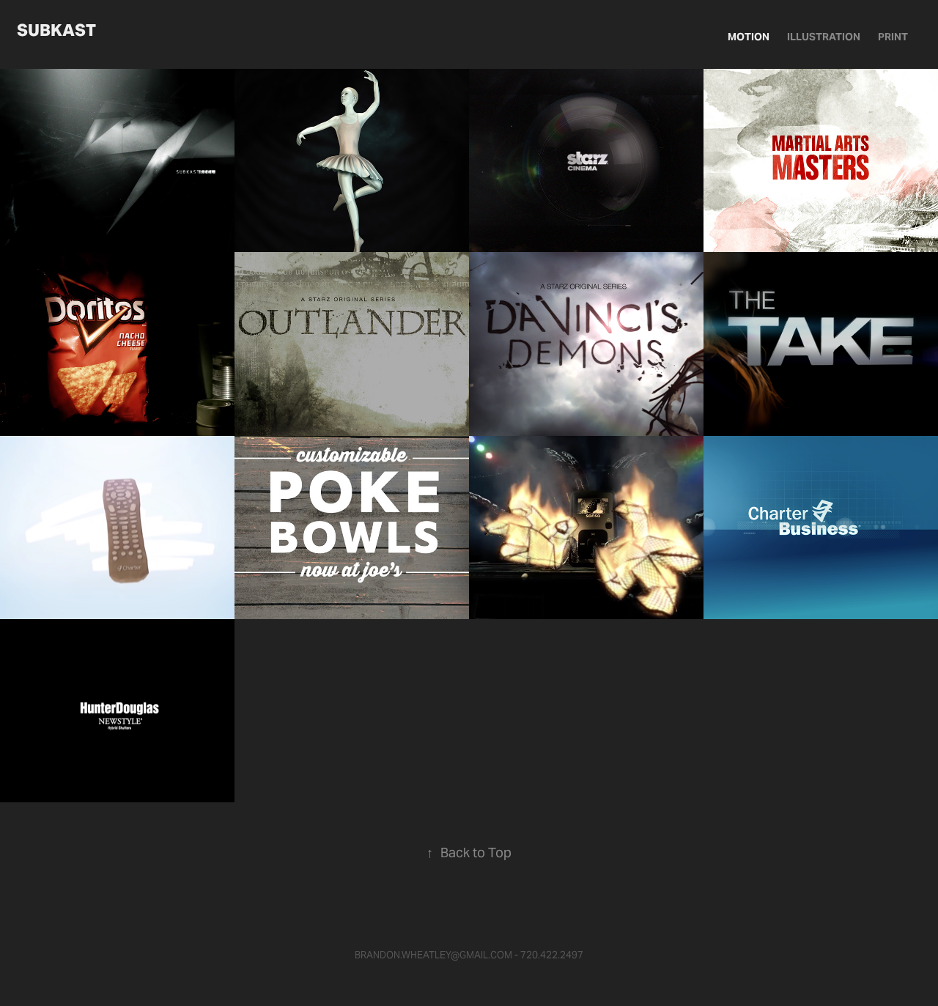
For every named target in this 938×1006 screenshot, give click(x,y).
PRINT (893, 36)
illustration (823, 36)
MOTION (748, 36)
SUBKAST (56, 30)
